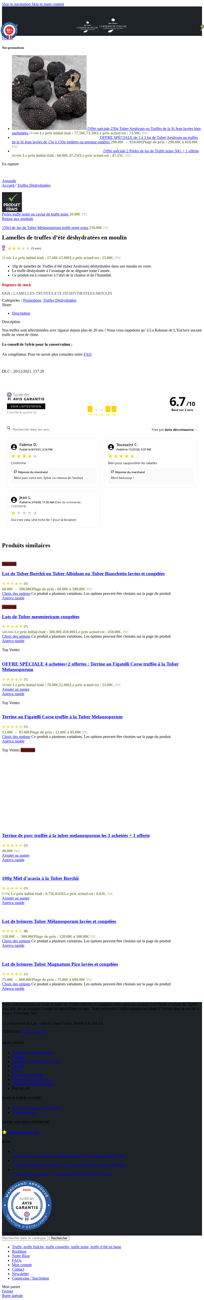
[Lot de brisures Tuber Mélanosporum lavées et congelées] (42, 907)
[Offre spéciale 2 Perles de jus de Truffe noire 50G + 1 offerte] (57, 151)
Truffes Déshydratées (34, 185)
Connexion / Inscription (30, 1278)
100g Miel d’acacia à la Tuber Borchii (40, 878)
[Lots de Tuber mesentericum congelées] (18, 602)
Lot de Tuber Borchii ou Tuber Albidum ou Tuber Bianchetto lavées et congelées (83, 573)
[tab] (21, 313)
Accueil (8, 185)
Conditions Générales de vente (36, 1061)
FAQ (88, 354)
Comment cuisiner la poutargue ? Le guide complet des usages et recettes (69, 1165)
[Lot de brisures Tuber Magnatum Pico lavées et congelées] (28, 950)
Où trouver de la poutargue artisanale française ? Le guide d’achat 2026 (68, 1156)
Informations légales (28, 1075)
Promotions (32, 300)
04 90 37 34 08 (34, 1031)
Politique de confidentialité (33, 1052)
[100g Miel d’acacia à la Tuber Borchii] (15, 864)
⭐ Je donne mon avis (20, 1132)
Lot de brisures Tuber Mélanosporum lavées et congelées (59, 921)
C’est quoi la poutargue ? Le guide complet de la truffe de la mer (62, 1174)
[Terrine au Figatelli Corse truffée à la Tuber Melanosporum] (33, 698)
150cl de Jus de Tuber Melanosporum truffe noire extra (45, 228)
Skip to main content (48, 4)
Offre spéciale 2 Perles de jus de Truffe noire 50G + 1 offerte (151, 151)
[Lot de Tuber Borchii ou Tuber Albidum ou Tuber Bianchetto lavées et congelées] (23, 559)
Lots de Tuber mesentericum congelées (40, 616)
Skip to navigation (17, 4)
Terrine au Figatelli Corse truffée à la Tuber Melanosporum (62, 716)
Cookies (18, 1057)
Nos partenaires (24, 1112)
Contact (18, 1066)
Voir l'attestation (26, 406)
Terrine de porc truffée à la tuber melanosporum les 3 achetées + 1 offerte (76, 835)
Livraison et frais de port (31, 1079)
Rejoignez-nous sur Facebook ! (36, 1108)
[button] (15, 689)
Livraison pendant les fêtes (33, 1084)
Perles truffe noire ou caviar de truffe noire (35, 214)
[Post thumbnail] (74, 1151)
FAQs (16, 1070)
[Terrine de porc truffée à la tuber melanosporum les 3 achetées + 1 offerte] (21, 745)
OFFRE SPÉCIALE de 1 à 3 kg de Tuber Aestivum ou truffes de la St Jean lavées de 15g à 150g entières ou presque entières (105, 139)
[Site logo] (88, 32)
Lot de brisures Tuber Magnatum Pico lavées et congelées (60, 964)
